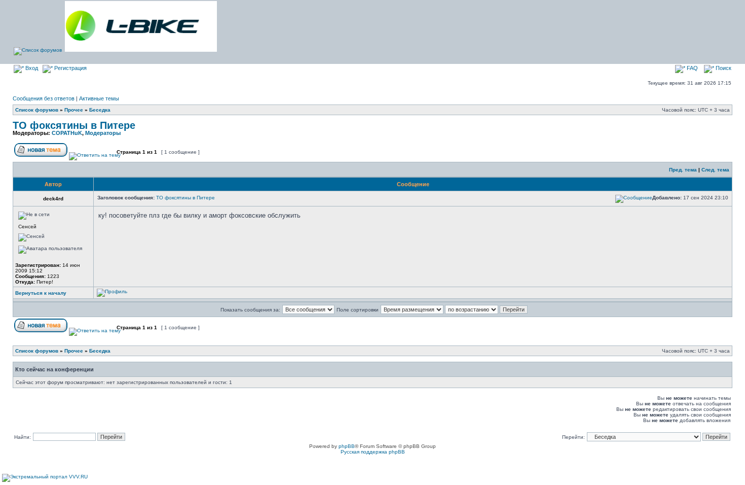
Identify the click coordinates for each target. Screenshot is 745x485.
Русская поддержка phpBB (373, 452)
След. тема (715, 169)
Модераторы (103, 133)
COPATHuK (67, 133)
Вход (31, 68)
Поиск (722, 68)
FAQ (691, 68)
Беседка (99, 110)
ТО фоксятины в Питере (74, 125)
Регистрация (70, 68)
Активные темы (99, 98)
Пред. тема (683, 169)
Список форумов (36, 110)
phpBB (347, 446)
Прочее (73, 110)
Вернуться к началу (40, 293)
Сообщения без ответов (43, 98)
